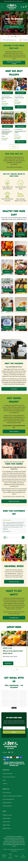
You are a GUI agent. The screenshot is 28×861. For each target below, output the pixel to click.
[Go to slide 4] (10, 537)
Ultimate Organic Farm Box (7, 98)
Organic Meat (6, 825)
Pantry (7, 309)
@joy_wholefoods (11, 685)
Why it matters (14, 431)
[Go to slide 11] (18, 537)
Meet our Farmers (7, 773)
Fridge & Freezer (7, 290)
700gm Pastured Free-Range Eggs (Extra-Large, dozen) (7, 133)
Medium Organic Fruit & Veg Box (20, 132)
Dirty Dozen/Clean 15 (8, 799)
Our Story (14, 389)
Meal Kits (7, 271)
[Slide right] (16, 669)
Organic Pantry (7, 828)
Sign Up (14, 732)
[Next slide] (19, 36)
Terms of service (10, 855)
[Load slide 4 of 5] (15, 36)
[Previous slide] (8, 36)
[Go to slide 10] (17, 537)
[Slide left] (11, 669)
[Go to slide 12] (19, 537)
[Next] (23, 537)
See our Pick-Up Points (9, 777)
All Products (7, 234)
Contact (5, 783)
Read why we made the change (14, 62)
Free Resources (7, 792)
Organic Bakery (7, 818)
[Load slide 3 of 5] (14, 36)
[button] (2, 6)
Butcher (21, 271)
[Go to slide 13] (20, 537)
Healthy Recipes (7, 802)
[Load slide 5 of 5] (17, 36)
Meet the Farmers (14, 501)
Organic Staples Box (19, 97)
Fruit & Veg (20, 234)
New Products (21, 253)
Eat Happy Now (14, 618)
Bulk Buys (7, 327)
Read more (5, 529)
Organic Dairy (6, 821)
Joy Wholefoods (12, 849)
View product (7, 92)
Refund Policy (4, 856)
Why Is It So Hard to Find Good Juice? (13, 652)
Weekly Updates (7, 806)
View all (14, 146)
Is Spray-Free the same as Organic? (12, 796)
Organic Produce (7, 815)
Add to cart (7, 108)
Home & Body (21, 327)
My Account (23, 856)
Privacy (16, 856)
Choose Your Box (14, 582)
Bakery (20, 290)
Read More (8, 663)
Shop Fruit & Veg (14, 27)
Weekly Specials (7, 253)
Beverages (20, 309)
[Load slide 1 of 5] (11, 36)
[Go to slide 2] (8, 537)
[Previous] (4, 537)
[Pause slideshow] (26, 36)
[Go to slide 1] (7, 537)
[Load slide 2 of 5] (12, 36)
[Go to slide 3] (9, 537)
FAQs (4, 780)
